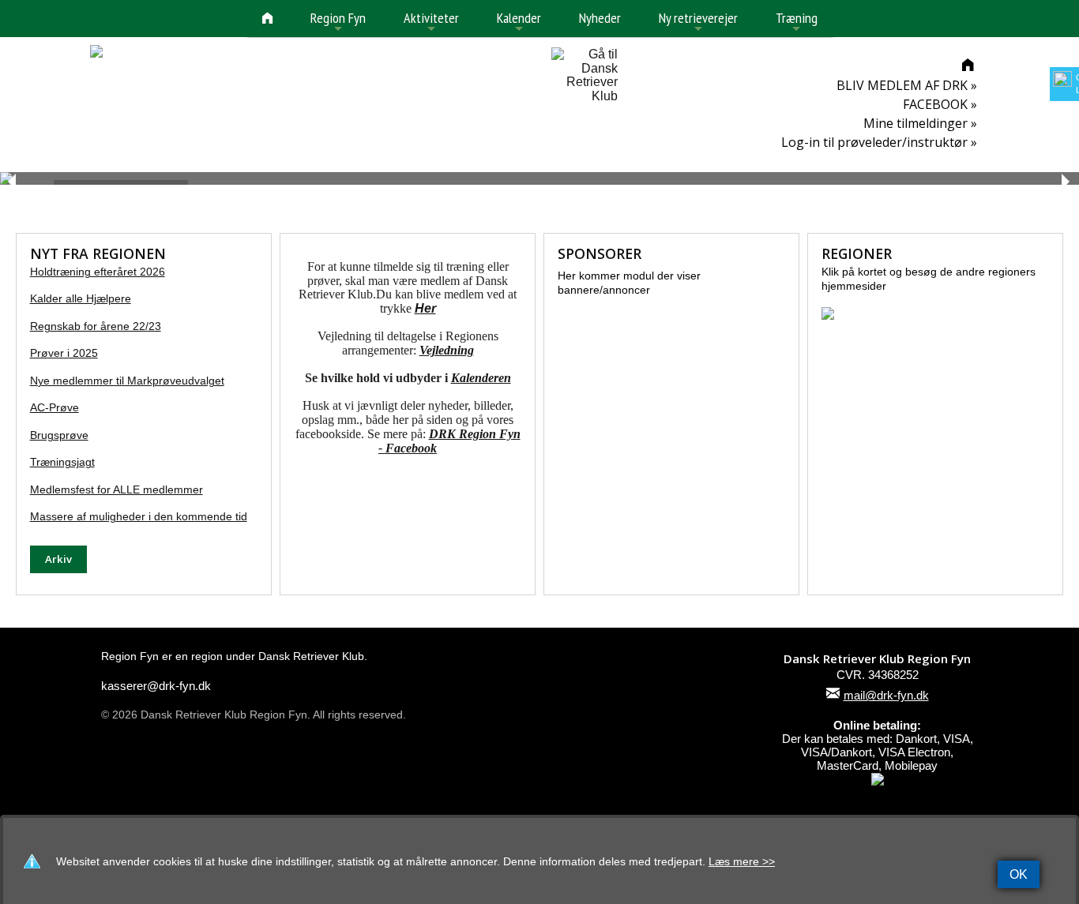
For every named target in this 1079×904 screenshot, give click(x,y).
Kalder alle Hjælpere (80, 299)
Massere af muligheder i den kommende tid (138, 517)
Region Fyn (338, 22)
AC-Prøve (54, 408)
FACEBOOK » (940, 104)
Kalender (519, 22)
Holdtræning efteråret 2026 (97, 272)
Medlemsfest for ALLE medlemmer (116, 490)
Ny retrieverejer (698, 22)
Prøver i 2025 (64, 353)
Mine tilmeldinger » (920, 123)
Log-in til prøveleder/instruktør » (879, 142)
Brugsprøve (59, 435)
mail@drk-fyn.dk (886, 695)
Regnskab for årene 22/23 (95, 326)
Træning (797, 22)
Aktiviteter (431, 22)
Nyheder (600, 18)
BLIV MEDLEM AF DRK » (907, 85)
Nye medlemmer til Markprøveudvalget (127, 381)
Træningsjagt (62, 462)
